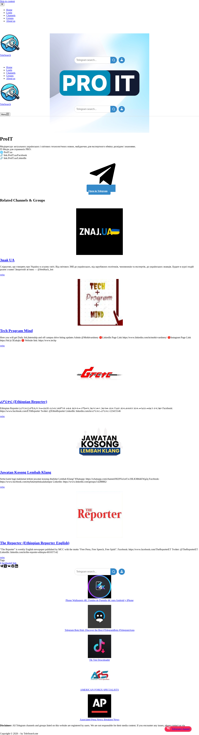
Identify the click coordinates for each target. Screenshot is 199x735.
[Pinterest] (13, 566)
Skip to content (7, 1)
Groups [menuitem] (10, 18)
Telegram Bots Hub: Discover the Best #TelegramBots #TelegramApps (99, 630)
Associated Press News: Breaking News (99, 719)
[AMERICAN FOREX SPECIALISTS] (99, 676)
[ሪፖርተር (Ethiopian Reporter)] (99, 373)
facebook (5, 563)
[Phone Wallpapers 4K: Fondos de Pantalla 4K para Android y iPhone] (99, 587)
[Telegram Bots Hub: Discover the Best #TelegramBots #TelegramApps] (99, 617)
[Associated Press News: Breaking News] (99, 706)
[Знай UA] (99, 231)
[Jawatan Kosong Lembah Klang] (99, 444)
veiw (2, 274)
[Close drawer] (2, 4)
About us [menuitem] (10, 21)
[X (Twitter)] (5, 566)
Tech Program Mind (16, 331)
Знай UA (7, 260)
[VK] (9, 566)
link (13, 563)
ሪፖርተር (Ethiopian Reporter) (23, 402)
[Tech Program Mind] (99, 302)
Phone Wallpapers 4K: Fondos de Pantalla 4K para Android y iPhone (100, 600)
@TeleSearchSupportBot (12, 728)
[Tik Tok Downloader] (99, 647)
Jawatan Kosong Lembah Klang (25, 472)
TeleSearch (5, 55)
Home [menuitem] (9, 10)
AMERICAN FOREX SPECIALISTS (99, 689)
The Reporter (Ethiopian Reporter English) (34, 543)
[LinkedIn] (16, 566)
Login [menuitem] (9, 12)
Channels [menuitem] (10, 15)
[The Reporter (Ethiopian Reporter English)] (99, 514)
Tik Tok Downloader (99, 660)
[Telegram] (2, 566)
